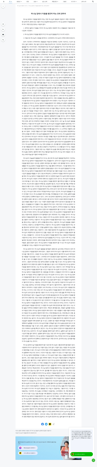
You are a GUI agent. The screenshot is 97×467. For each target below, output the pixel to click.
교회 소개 (83, 1)
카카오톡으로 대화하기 (80, 454)
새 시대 (73, 1)
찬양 (27, 1)
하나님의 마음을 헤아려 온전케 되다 (27, 433)
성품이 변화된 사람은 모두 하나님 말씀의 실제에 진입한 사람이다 (34, 430)
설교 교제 (44, 1)
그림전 (64, 1)
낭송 (35, 1)
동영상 (18, 1)
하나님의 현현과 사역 (22, 5)
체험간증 (54, 1)
